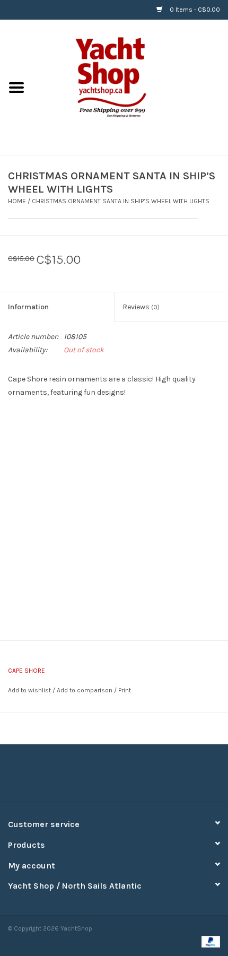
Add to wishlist (29, 690)
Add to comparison (85, 690)
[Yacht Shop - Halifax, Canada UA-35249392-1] (130, 86)
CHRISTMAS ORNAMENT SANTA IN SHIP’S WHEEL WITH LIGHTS (120, 201)
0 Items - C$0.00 (194, 9)
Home (17, 201)
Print (124, 690)
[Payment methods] (209, 941)
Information (28, 306)
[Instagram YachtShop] (132, 776)
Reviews (141, 306)
